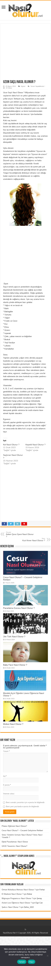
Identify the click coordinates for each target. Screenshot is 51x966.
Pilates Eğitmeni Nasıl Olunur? (14, 826)
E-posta (7, 785)
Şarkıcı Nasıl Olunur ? (11, 907)
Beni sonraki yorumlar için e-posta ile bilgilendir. (25, 802)
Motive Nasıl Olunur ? (13, 724)
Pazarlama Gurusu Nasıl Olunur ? (19, 608)
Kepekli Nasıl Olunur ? (35, 444)
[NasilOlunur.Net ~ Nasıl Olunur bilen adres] (25, 9)
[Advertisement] (25, 53)
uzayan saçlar (32, 429)
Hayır (31, 962)
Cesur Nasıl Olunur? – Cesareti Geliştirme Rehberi (22, 830)
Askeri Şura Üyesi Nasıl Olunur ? (20, 534)
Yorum (6, 751)
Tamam (22, 962)
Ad (5, 776)
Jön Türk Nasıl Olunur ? (14, 636)
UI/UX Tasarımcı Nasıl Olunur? (14, 846)
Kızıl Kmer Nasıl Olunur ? (33, 540)
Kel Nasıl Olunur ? (11, 444)
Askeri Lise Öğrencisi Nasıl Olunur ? (17, 903)
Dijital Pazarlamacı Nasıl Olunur (15, 842)
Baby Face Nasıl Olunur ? (15, 665)
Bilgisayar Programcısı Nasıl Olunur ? (17, 898)
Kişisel (23, 86)
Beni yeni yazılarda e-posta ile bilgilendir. (22, 806)
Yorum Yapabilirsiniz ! (37, 86)
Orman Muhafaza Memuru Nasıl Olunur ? (18, 890)
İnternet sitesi (8, 794)
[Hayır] (47, 955)
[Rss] (25, 929)
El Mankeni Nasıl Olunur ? (12, 894)
